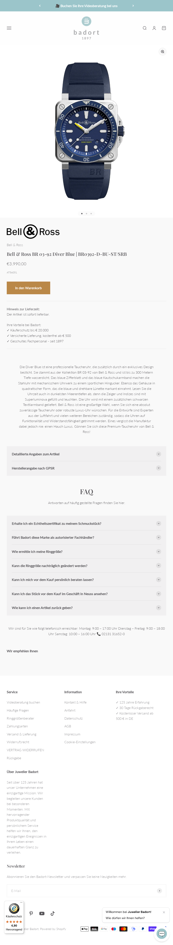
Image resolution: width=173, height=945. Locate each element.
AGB (67, 726)
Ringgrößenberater (20, 718)
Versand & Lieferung (21, 734)
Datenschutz (73, 718)
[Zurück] (40, 5)
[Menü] (21, 903)
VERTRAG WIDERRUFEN (25, 750)
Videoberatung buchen (23, 702)
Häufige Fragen (18, 710)
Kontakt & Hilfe (75, 702)
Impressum (72, 734)
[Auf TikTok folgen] (52, 913)
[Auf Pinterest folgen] (31, 913)
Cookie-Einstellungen (80, 742)
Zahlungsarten (17, 726)
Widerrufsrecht (18, 742)
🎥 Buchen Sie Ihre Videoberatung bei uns (86, 6)
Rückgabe (14, 758)
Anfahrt (69, 710)
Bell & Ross (15, 245)
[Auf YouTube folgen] (42, 913)
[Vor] (133, 5)
